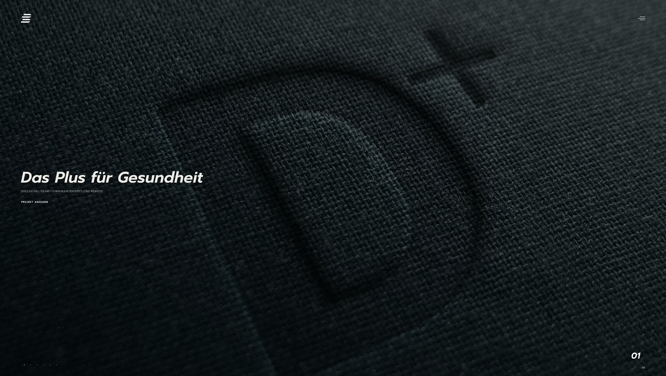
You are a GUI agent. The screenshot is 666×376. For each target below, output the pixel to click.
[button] (24, 365)
